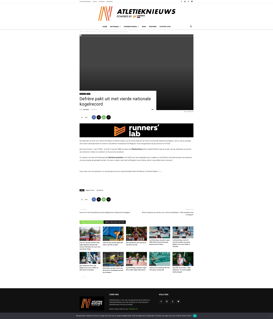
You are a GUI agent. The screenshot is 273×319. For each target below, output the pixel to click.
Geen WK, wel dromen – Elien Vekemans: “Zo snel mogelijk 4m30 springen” (182, 270)
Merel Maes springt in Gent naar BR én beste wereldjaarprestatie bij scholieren (113, 270)
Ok (195, 316)
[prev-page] (81, 276)
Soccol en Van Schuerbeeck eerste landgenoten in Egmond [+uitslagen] (105, 212)
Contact (95, 1)
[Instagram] (184, 1)
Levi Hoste (86, 109)
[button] (190, 27)
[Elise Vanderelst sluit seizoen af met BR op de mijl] (136, 234)
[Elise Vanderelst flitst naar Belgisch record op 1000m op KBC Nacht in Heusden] (90, 258)
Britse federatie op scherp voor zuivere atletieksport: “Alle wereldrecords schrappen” (167, 213)
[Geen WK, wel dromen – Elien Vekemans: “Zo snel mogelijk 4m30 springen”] (183, 259)
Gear (144, 27)
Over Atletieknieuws (85, 1)
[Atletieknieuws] (136, 13)
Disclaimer (102, 1)
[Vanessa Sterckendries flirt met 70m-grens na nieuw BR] (159, 259)
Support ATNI (165, 27)
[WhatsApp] (104, 117)
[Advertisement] (136, 180)
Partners (153, 27)
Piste (94, 32)
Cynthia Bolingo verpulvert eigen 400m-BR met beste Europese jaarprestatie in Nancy (159, 242)
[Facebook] (181, 1)
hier (159, 171)
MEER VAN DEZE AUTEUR (114, 222)
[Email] (108, 117)
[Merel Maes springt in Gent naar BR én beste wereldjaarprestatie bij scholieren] (113, 259)
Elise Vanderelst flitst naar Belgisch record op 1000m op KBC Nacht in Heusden (89, 268)
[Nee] (270, 316)
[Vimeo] (191, 1)
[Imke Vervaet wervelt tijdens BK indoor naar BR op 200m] (113, 234)
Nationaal (88, 32)
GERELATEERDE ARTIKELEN (91, 222)
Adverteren (110, 1)
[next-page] (84, 276)
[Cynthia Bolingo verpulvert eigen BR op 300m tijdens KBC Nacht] (136, 259)
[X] (188, 1)
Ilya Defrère (100, 190)
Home (104, 27)
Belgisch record (90, 190)
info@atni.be (133, 309)
